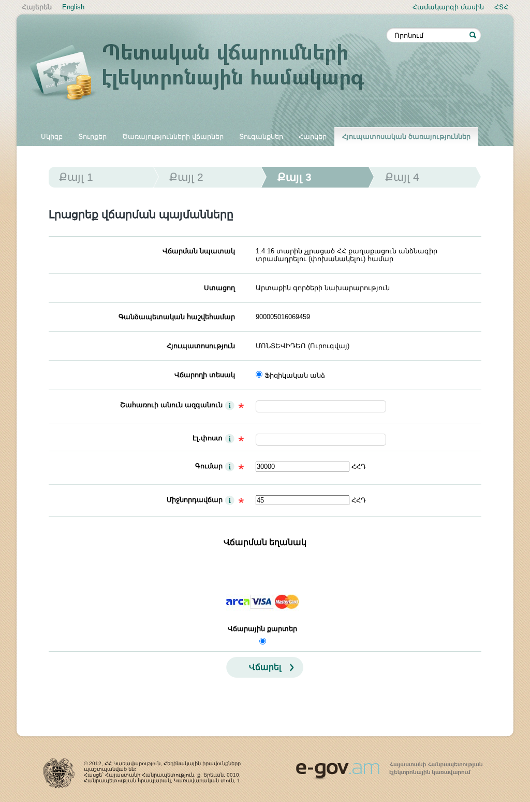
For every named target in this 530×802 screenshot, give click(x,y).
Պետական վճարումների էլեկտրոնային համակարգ (208, 73)
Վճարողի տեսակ (204, 375)
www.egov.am (389, 766)
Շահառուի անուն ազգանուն (171, 405)
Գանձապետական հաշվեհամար (177, 317)
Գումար (209, 466)
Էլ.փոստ (208, 438)
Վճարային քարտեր (262, 629)
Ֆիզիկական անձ (294, 375)
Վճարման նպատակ (199, 251)
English (73, 7)
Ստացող (219, 288)
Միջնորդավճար (195, 500)
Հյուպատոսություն (201, 346)
